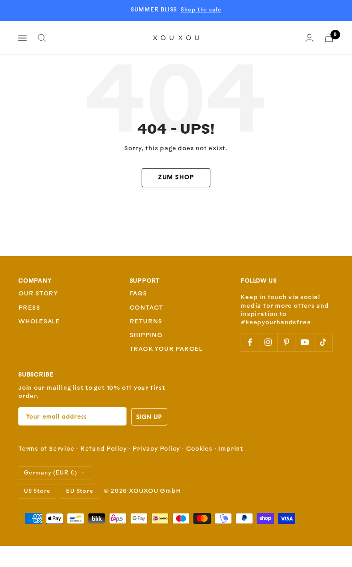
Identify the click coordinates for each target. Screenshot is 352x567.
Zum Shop (176, 177)
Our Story (38, 294)
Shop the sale (201, 10)
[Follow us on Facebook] (250, 342)
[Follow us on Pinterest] (286, 342)
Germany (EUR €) (50, 473)
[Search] (42, 38)
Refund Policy (103, 449)
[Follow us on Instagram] (268, 342)
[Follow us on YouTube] (305, 342)
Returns (146, 322)
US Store (37, 491)
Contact (146, 308)
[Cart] (329, 37)
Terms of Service (46, 449)
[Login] (309, 38)
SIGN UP (149, 416)
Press (29, 308)
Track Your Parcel (166, 349)
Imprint (230, 449)
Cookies (199, 449)
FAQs (138, 294)
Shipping (146, 335)
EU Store (79, 491)
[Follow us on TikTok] (323, 342)
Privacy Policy (156, 449)
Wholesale (39, 322)
